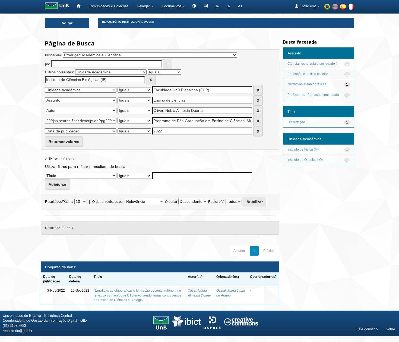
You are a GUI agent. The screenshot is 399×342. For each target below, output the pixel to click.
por (47, 64)
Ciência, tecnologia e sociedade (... (313, 64)
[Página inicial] (78, 6)
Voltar (67, 23)
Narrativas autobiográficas (306, 84)
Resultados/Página (59, 202)
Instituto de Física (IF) (303, 149)
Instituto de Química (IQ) (305, 160)
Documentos (172, 6)
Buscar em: (53, 55)
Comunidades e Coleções (108, 6)
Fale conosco (367, 329)
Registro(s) (216, 202)
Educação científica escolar (307, 74)
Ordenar (171, 202)
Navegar (144, 6)
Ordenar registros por (108, 202)
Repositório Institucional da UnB (128, 21)
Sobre (390, 329)
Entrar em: (307, 6)
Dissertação (296, 122)
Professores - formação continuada (313, 95)
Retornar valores (64, 141)
